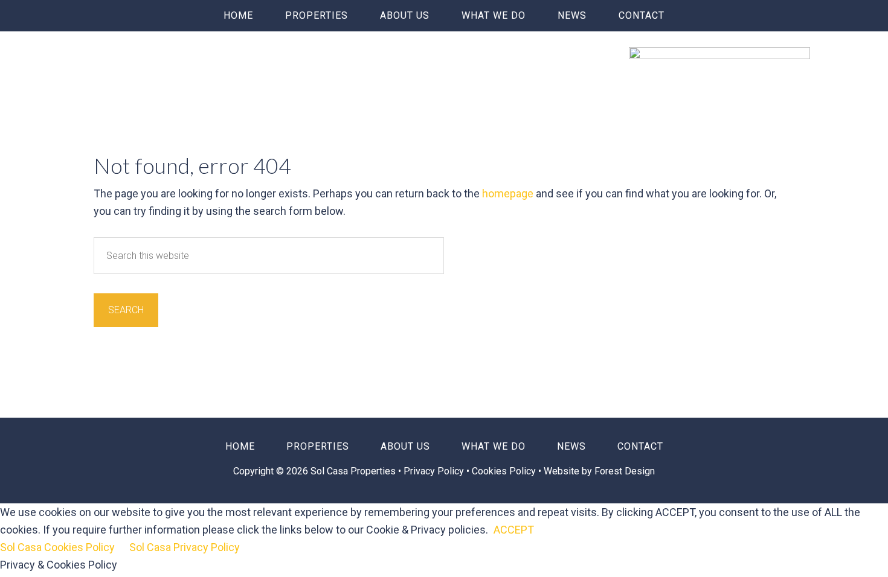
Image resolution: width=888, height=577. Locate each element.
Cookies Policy (504, 471)
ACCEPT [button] (514, 529)
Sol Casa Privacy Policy (184, 547)
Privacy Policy (435, 471)
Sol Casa (168, 64)
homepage (507, 193)
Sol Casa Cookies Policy (57, 547)
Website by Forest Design (599, 471)
